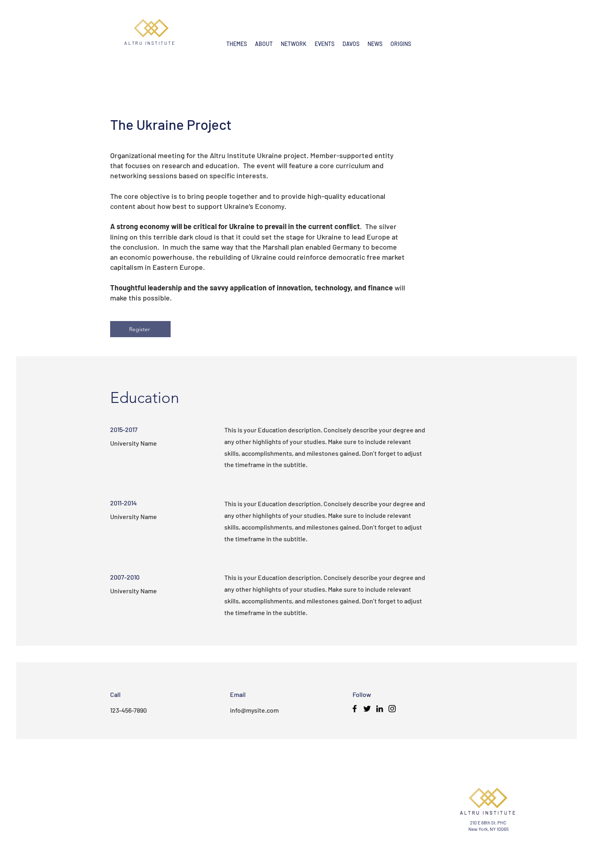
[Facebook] (354, 708)
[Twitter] (367, 708)
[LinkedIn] (379, 708)
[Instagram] (392, 708)
